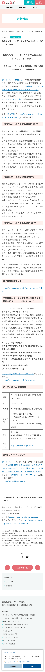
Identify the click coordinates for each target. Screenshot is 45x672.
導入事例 (22, 7)
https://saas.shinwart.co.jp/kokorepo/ (18, 380)
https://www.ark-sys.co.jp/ (21, 445)
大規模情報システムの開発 (18, 465)
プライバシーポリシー (10, 637)
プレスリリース (11, 581)
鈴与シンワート (8, 461)
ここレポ (7, 308)
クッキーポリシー (9, 640)
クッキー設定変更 (9, 644)
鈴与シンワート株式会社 (12, 79)
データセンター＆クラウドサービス (22, 474)
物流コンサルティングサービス (13, 621)
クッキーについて (10, 662)
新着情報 (9, 7)
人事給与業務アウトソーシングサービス (16, 624)
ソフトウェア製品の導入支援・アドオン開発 (17, 618)
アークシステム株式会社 (12, 99)
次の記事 (37, 567)
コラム (34, 7)
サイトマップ (7, 631)
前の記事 (7, 567)
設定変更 (13, 666)
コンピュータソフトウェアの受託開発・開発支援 (19, 615)
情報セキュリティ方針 (10, 634)
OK (32, 666)
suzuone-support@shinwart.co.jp (23, 517)
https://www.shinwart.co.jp (14, 481)
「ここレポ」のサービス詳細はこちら (18, 373)
